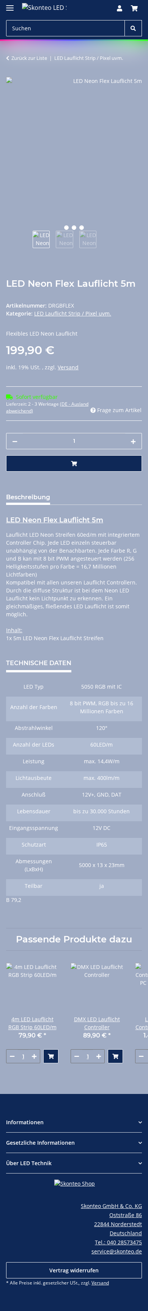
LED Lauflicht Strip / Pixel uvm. (72, 313)
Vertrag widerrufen (74, 1270)
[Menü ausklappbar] (10, 4)
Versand (68, 367)
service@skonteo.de (116, 1251)
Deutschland (126, 1233)
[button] (119, 8)
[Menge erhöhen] (133, 441)
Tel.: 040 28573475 (118, 1242)
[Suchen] (133, 28)
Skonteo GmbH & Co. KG (111, 1205)
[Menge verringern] (14, 441)
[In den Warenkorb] (74, 463)
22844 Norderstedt (118, 1224)
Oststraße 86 (125, 1215)
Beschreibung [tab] (28, 497)
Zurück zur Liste (29, 58)
